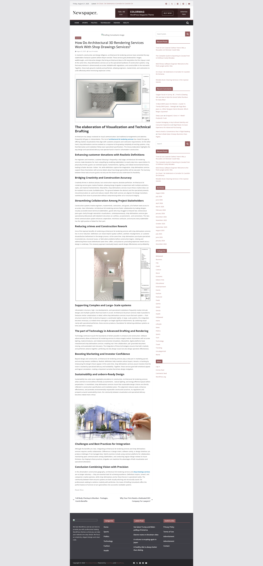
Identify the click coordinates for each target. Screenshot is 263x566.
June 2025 (159, 237)
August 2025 (160, 230)
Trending (159, 348)
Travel (158, 344)
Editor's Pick (160, 280)
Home (77, 23)
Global (158, 307)
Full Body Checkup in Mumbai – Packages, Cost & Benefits (91, 499)
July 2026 (159, 196)
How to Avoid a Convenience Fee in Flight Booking (173, 131)
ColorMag (109, 563)
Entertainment (161, 287)
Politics (94, 23)
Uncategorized (161, 351)
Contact (166, 546)
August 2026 (160, 193)
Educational (160, 283)
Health (126, 23)
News (158, 327)
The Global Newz (91, 563)
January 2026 (160, 213)
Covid (158, 266)
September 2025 (161, 227)
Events (158, 290)
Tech (157, 338)
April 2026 (159, 203)
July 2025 (159, 234)
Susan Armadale (93, 51)
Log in (158, 367)
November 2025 (161, 220)
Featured (159, 297)
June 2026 (159, 200)
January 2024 (160, 241)
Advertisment (168, 536)
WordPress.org (161, 377)
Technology (105, 23)
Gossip (158, 310)
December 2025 (161, 217)
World (158, 355)
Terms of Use (168, 532)
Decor (158, 273)
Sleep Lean (159, 116)
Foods (158, 300)
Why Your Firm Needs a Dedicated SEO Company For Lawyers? (135, 499)
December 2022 (161, 244)
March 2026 (160, 207)
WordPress (120, 563)
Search (187, 34)
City (157, 263)
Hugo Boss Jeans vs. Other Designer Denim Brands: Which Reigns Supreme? (172, 109)
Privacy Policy (168, 527)
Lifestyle (158, 324)
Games (158, 304)
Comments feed (161, 373)
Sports (85, 23)
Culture (158, 270)
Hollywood (159, 317)
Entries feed (160, 370)
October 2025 (160, 224)
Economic (159, 276)
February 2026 (161, 210)
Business (78, 38)
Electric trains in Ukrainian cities (146, 535)
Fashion (117, 23)
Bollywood (159, 256)
